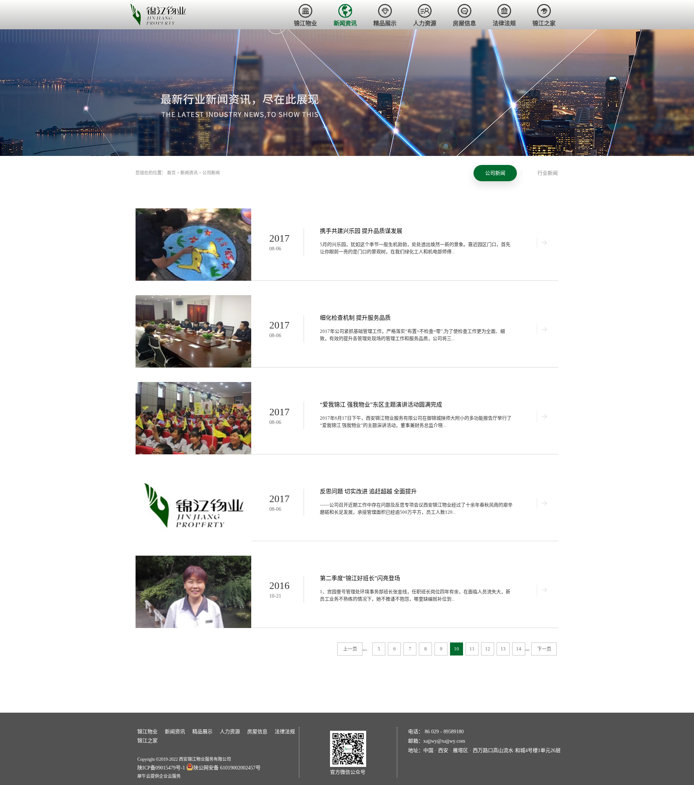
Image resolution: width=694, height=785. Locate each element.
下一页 (544, 649)
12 (487, 649)
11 (472, 649)
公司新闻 (211, 172)
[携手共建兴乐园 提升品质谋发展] (193, 211)
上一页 (350, 649)
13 (503, 649)
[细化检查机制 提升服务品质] (193, 298)
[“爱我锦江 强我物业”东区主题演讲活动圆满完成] (193, 385)
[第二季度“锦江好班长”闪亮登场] (193, 559)
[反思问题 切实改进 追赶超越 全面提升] (193, 472)
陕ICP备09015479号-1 (161, 768)
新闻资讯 (189, 172)
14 (518, 649)
